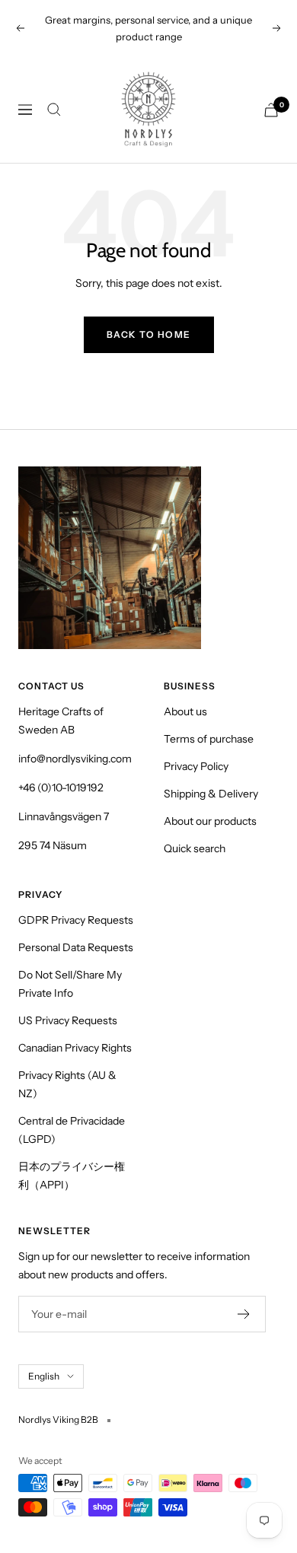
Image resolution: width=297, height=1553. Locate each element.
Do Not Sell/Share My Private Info (70, 984)
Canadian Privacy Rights (75, 1048)
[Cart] (271, 110)
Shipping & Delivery (211, 793)
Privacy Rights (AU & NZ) (67, 1084)
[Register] (244, 1314)
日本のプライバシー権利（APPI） (71, 1176)
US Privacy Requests (67, 1020)
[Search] (54, 109)
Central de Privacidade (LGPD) (71, 1130)
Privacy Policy (196, 766)
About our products (210, 821)
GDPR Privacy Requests (75, 920)
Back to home (149, 334)
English (43, 1376)
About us (185, 711)
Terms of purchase (209, 739)
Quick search (194, 848)
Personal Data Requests (75, 947)
